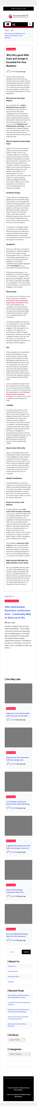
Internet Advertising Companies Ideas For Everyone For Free (14, 891)
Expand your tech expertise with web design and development (17, 759)
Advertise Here (13, 971)
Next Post (8, 596)
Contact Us (11, 966)
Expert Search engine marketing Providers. (18, 394)
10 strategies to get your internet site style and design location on (18, 803)
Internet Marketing (11, 601)
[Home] (8, 24)
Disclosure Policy (13, 976)
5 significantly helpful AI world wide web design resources (18, 847)
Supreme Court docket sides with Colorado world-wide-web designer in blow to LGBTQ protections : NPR (18, 714)
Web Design (11, 49)
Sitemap (11, 982)
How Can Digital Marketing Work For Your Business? (17, 935)
